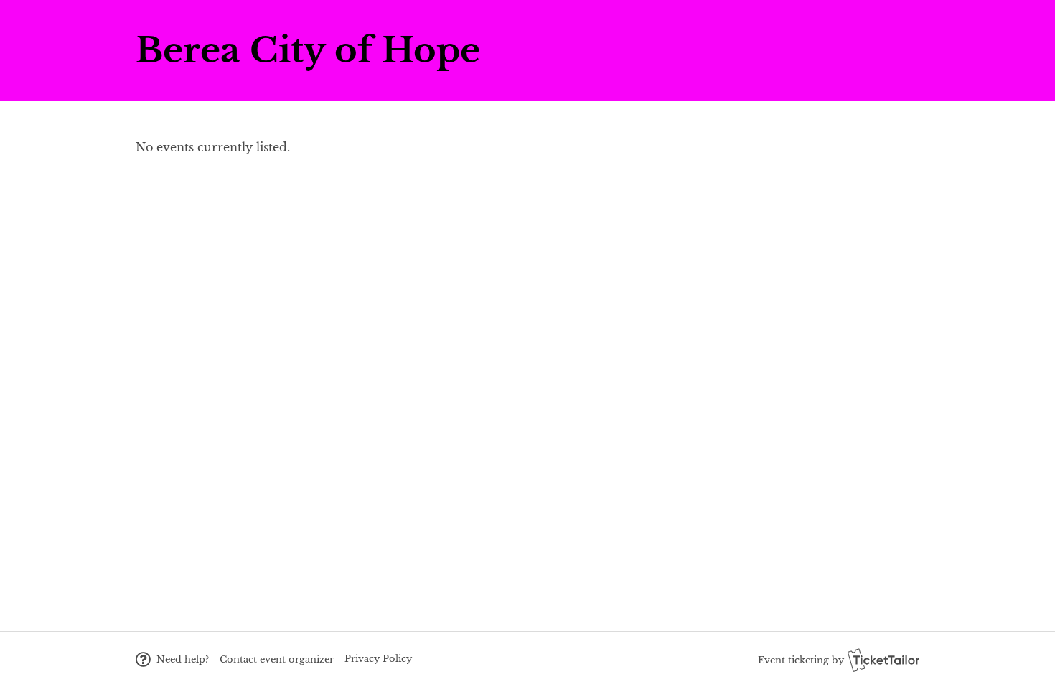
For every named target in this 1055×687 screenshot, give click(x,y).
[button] (277, 659)
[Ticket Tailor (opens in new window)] (883, 659)
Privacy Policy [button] (378, 659)
